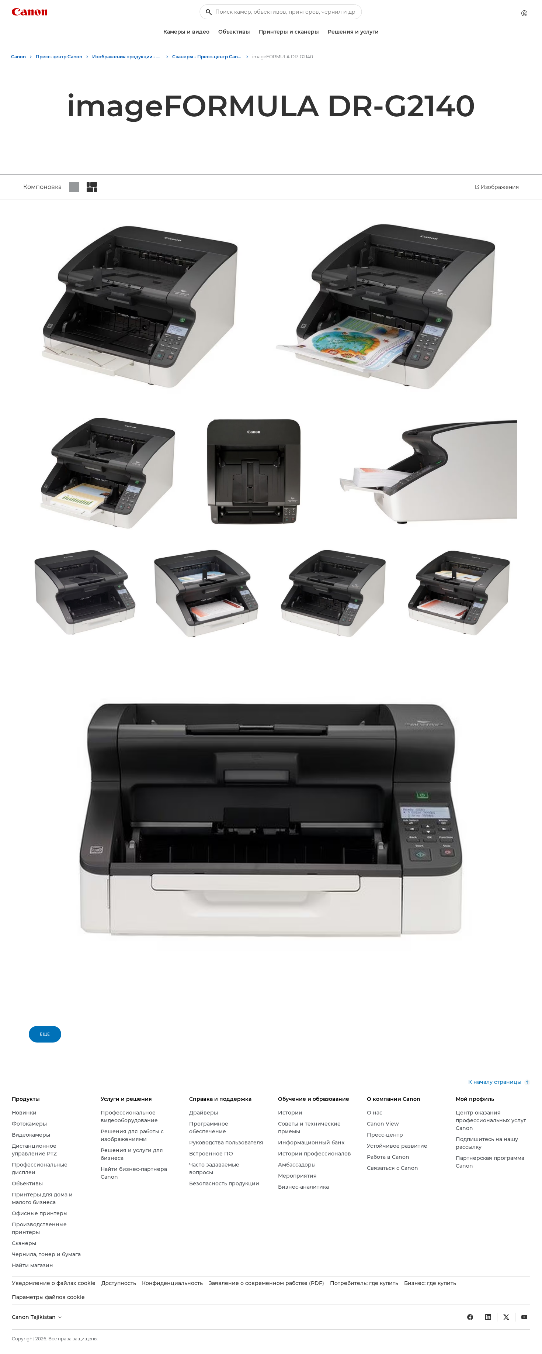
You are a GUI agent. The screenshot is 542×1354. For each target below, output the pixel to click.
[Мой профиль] (524, 13)
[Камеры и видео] (212, 32)
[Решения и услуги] (382, 32)
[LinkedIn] (488, 1317)
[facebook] (470, 1317)
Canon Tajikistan (34, 1317)
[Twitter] (506, 1317)
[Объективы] (253, 32)
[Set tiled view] (74, 187)
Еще (45, 1034)
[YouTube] (524, 1317)
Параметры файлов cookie (48, 1297)
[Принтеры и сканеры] (322, 32)
